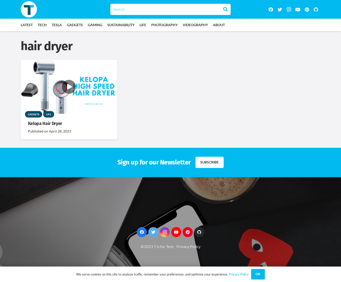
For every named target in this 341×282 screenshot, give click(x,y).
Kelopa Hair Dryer (45, 123)
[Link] (29, 9)
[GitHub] (315, 9)
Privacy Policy (188, 246)
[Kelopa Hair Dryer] (69, 63)
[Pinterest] (306, 9)
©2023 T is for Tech (157, 246)
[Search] (225, 9)
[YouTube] (297, 9)
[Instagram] (288, 9)
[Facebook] (270, 9)
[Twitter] (279, 9)
